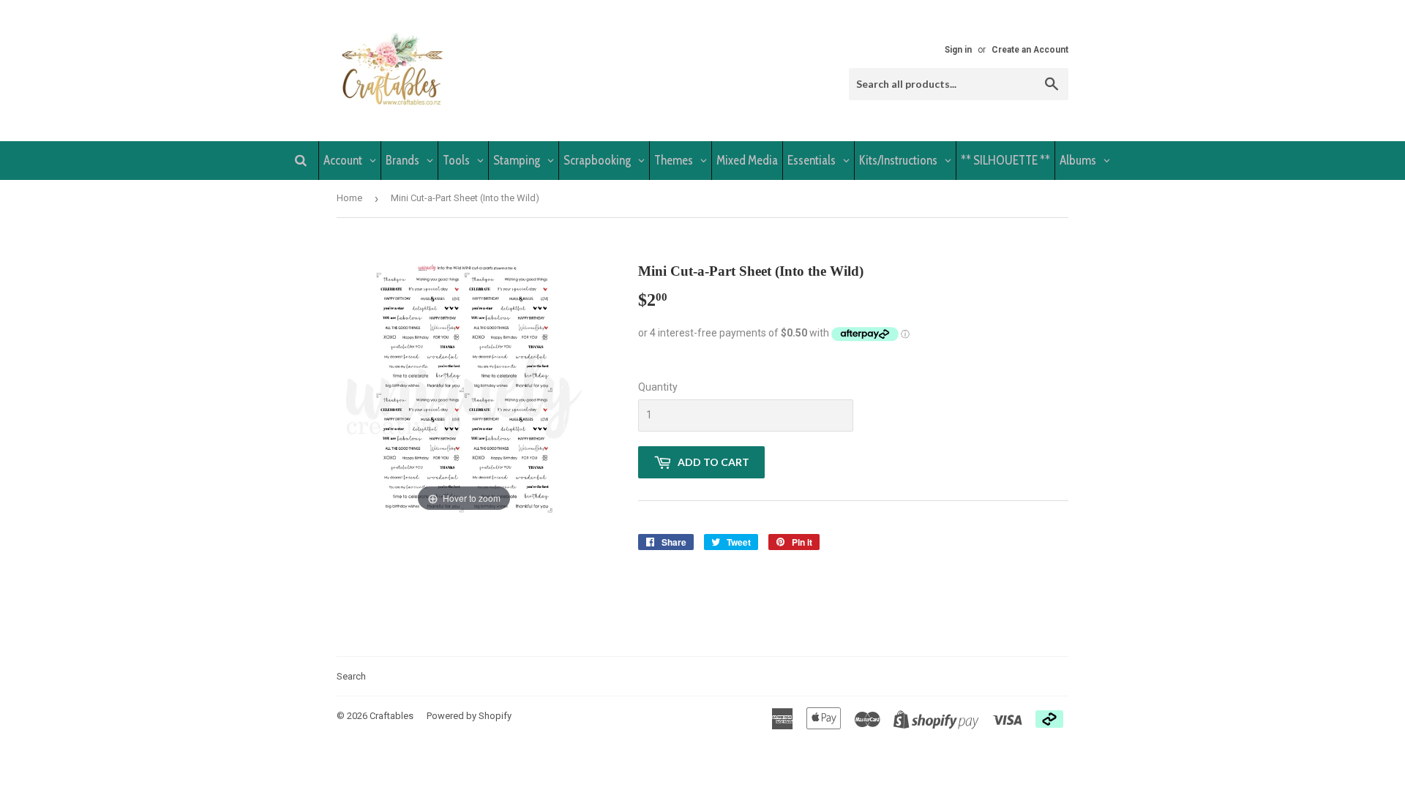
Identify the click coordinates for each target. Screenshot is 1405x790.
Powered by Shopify (469, 715)
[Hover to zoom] (464, 388)
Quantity (658, 387)
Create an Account (1030, 50)
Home (349, 197)
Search (351, 676)
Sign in (958, 50)
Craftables (391, 715)
